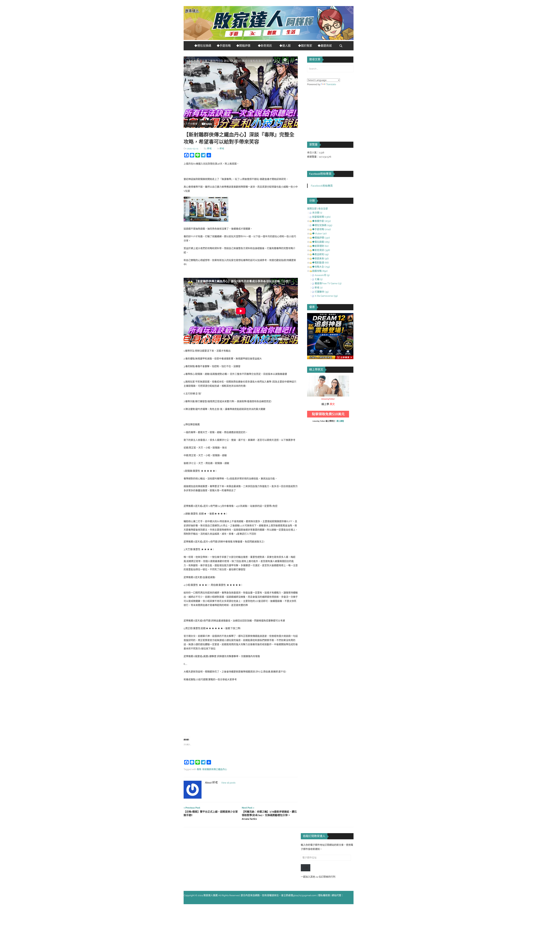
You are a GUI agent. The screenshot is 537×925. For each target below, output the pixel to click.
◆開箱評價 (243, 46)
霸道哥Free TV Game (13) (328, 283)
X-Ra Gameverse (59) (326, 295)
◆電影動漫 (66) (320, 262)
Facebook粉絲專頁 (320, 174)
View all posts (228, 782)
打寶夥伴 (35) (322, 291)
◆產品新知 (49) (320, 254)
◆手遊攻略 (224, 46)
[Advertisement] (241, 709)
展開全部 (312, 208)
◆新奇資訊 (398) (321, 250)
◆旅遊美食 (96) (320, 258)
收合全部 (323, 208)
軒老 (209, 148)
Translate (331, 84)
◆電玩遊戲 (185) (321, 241)
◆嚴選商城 (325, 46)
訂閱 (305, 867)
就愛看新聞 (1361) (321, 216)
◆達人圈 (285, 46)
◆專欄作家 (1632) (321, 221)
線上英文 (312, 377)
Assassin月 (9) (322, 275)
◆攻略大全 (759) (321, 266)
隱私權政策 (324, 895)
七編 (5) (319, 279)
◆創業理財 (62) (320, 246)
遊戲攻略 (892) (320, 271)
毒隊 (199, 769)
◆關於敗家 (305, 46)
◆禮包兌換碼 (202, 46)
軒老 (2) (319, 287)
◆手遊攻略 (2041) (321, 229)
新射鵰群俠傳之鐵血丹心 (214, 769)
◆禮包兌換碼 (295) (322, 225)
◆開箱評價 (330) (321, 237)
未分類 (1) (317, 212)
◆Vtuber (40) (319, 233)
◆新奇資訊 (265, 46)
